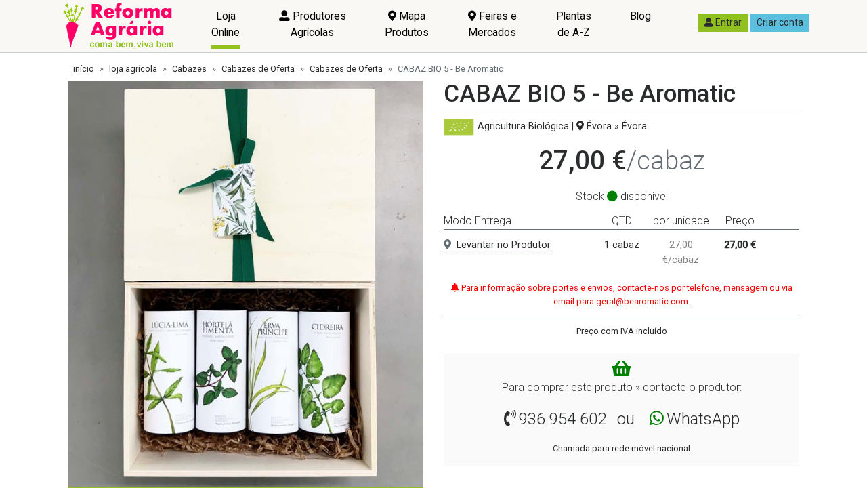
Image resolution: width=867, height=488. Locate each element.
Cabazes (189, 69)
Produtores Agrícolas (318, 24)
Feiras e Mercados (492, 24)
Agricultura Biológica (523, 126)
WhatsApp (703, 418)
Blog (640, 15)
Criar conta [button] (780, 22)
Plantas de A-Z (573, 24)
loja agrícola (133, 69)
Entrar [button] (728, 22)
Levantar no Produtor (504, 245)
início (83, 69)
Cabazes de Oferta (258, 69)
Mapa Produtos (407, 24)
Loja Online (225, 24)
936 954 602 (562, 418)
